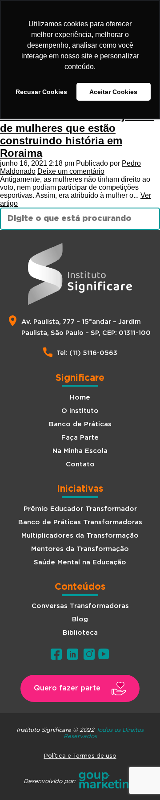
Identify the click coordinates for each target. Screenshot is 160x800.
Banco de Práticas (80, 424)
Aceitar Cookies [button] (113, 91)
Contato (80, 464)
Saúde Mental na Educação (80, 562)
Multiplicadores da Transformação (80, 535)
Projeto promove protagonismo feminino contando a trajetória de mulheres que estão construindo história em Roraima (80, 128)
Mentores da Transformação (80, 549)
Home (80, 397)
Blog (80, 619)
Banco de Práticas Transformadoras (80, 522)
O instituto (80, 411)
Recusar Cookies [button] (41, 91)
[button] (80, 688)
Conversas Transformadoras (80, 606)
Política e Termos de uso (80, 755)
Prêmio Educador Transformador (80, 509)
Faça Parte (80, 437)
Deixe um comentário (70, 171)
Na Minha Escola (80, 451)
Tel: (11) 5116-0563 (86, 353)
